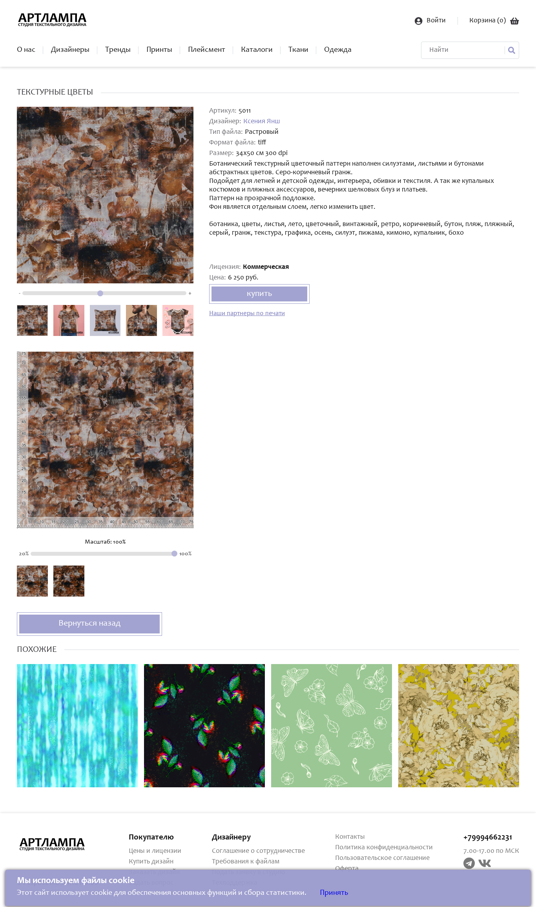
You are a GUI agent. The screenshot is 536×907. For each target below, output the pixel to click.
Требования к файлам (245, 861)
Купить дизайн (151, 861)
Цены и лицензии (155, 851)
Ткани (298, 50)
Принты (159, 50)
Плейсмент (206, 50)
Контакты (350, 837)
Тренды (118, 50)
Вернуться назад (89, 623)
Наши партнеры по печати (247, 313)
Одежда (338, 50)
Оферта (347, 868)
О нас (26, 50)
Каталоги (257, 50)
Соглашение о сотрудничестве (258, 851)
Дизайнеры (70, 50)
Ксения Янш (261, 121)
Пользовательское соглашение (382, 858)
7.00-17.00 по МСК (491, 851)
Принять (334, 893)
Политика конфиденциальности (384, 847)
